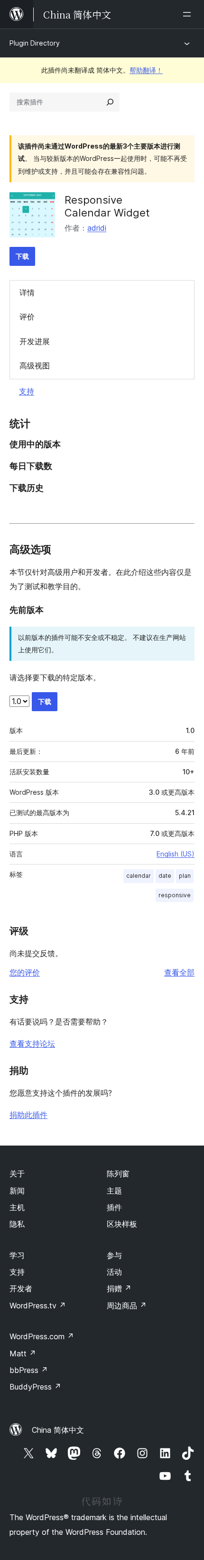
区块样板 (122, 1224)
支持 (26, 391)
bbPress (28, 1370)
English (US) (176, 854)
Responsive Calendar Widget (107, 206)
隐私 (17, 1224)
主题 (114, 1190)
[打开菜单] (189, 14)
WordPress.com (41, 1336)
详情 (27, 292)
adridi (96, 228)
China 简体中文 (58, 1430)
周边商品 (127, 1305)
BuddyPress (35, 1386)
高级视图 (34, 365)
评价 (27, 316)
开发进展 (34, 341)
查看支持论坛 (32, 1043)
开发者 (20, 1288)
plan (185, 875)
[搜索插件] (110, 102)
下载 (22, 256)
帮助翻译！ (146, 70)
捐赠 (119, 1288)
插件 (114, 1207)
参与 (114, 1255)
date (164, 875)
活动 (114, 1272)
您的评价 (24, 972)
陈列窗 (118, 1173)
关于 (17, 1173)
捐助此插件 (28, 1114)
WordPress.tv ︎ (37, 1305)
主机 (17, 1207)
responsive (174, 895)
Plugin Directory (34, 43)
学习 (17, 1255)
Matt (22, 1353)
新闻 (17, 1190)
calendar (138, 875)
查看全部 (179, 972)
